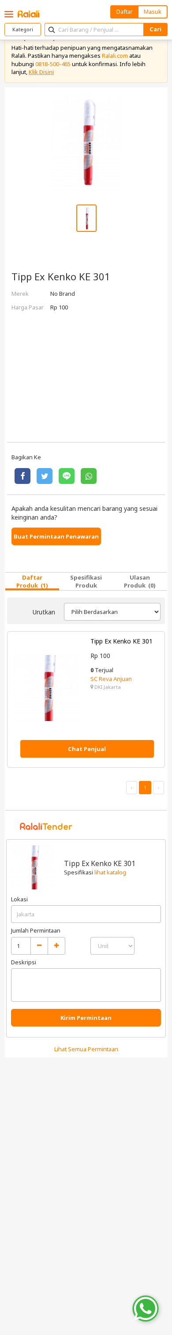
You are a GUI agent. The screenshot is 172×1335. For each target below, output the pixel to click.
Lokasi (19, 899)
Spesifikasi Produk (86, 581)
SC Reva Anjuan (111, 679)
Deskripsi (23, 962)
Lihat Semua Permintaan (86, 1049)
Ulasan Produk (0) (140, 581)
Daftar (124, 11)
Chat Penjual (87, 749)
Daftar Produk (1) (32, 581)
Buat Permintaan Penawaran (56, 536)
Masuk (152, 11)
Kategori (22, 29)
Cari (155, 29)
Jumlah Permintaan (35, 930)
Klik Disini (41, 72)
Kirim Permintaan (86, 1018)
